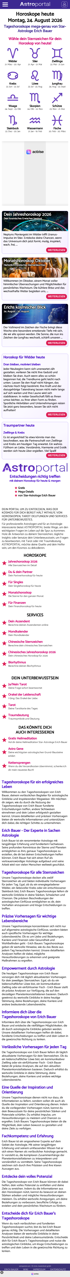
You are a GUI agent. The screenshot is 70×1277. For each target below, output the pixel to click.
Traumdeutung (23, 717)
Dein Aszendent (28, 623)
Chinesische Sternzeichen (30, 643)
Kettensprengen (37, 766)
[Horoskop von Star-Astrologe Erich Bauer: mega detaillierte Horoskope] (35, 4)
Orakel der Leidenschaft (24, 696)
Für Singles (24, 584)
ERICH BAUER (11, 1269)
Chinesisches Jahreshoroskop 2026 (32, 654)
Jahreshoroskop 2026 (22, 563)
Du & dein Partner (25, 574)
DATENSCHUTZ (58, 1269)
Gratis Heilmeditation (37, 740)
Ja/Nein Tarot (25, 686)
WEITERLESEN (56, 250)
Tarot (23, 706)
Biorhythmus (24, 664)
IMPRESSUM (39, 1269)
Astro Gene (35, 752)
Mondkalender (18, 633)
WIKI (25, 1269)
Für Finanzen (24, 604)
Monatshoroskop (26, 594)
